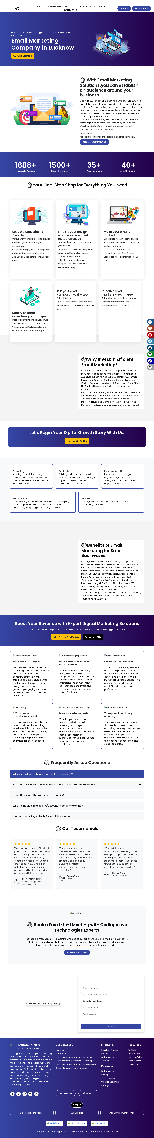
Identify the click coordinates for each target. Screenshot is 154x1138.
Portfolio (99, 6)
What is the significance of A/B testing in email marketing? (48, 805)
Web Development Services (122, 1112)
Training (67, 1093)
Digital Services (79, 6)
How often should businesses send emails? (38, 795)
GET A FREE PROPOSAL (66, 637)
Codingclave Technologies (88, 1131)
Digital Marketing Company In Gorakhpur (75, 1060)
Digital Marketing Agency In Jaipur (72, 1068)
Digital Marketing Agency (32, 1112)
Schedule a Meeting (76, 952)
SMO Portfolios (135, 1057)
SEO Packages (108, 1078)
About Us (60, 1050)
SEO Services (77, 1112)
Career (123, 8)
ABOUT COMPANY (93, 142)
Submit (111, 1026)
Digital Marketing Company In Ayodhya (74, 1057)
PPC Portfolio (134, 1053)
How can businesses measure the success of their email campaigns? (54, 784)
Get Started (24, 55)
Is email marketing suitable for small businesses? (42, 816)
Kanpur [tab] (77, 1104)
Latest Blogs (133, 1064)
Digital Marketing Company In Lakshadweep (76, 1064)
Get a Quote (141, 8)
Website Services (57, 6)
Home (39, 6)
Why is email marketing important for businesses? (43, 774)
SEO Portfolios (134, 1060)
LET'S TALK (94, 637)
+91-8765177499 (77, 441)
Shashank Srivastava (29, 1048)
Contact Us (70, 10)
